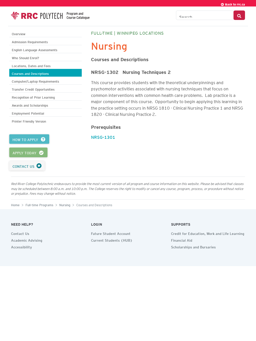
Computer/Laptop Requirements (35, 81)
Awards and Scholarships (30, 105)
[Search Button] (239, 15)
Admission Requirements (30, 41)
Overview (19, 33)
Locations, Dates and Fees (31, 65)
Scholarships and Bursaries (193, 246)
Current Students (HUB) (111, 239)
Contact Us (20, 233)
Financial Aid (181, 239)
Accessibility (21, 246)
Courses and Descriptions (30, 73)
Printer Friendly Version (29, 121)
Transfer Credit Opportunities (33, 89)
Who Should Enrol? (25, 57)
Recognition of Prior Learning (33, 97)
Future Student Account (110, 233)
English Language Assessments (34, 49)
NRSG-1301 (103, 136)
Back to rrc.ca (234, 3)
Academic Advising (26, 239)
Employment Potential (28, 113)
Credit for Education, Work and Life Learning (207, 233)
